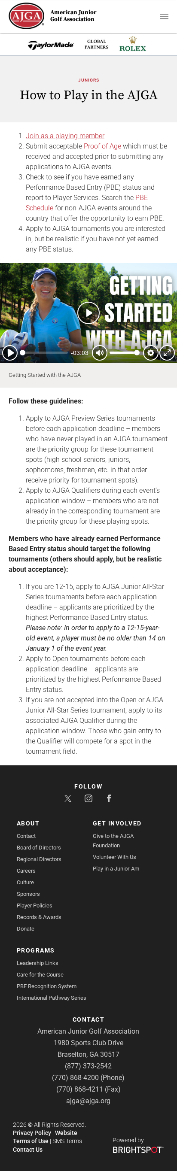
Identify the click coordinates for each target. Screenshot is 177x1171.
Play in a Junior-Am (116, 868)
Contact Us (28, 1149)
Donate (25, 928)
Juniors (88, 80)
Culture (25, 882)
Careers (26, 871)
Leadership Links (37, 963)
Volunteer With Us (114, 857)
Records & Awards (39, 917)
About (28, 823)
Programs (36, 950)
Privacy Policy (32, 1132)
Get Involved (117, 823)
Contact (26, 836)
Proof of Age (103, 146)
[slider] (44, 353)
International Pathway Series (51, 998)
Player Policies (34, 905)
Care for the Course (40, 974)
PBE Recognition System (46, 986)
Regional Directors (39, 859)
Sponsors (28, 894)
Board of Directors (39, 847)
